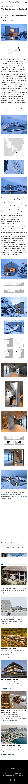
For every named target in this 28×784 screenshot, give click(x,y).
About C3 (10, 764)
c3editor (5, 594)
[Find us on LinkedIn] (16, 780)
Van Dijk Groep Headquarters (9, 679)
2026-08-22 (11, 626)
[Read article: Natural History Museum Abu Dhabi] (14, 734)
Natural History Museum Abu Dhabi (11, 745)
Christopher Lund (23, 496)
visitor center (20, 547)
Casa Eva (3, 586)
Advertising (16, 764)
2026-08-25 (11, 594)
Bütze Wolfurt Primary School (9, 617)
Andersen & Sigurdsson (7, 20)
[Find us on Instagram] (14, 780)
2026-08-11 (11, 723)
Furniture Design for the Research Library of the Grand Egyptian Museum (13, 711)
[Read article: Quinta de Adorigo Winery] (14, 637)
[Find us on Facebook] (10, 780)
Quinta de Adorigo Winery (8, 648)
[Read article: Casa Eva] (14, 575)
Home (2, 6)
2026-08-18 (11, 657)
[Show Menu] (2, 2)
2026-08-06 (11, 754)
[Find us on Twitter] (12, 780)
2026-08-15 (11, 688)
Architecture (7, 6)
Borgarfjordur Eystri (7, 545)
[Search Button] (26, 2)
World (12, 6)
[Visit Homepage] (14, 2)
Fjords (21, 545)
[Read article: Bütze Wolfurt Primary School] (14, 606)
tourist (13, 547)
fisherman (16, 545)
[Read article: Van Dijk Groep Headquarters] (14, 669)
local (8, 547)
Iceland (4, 547)
